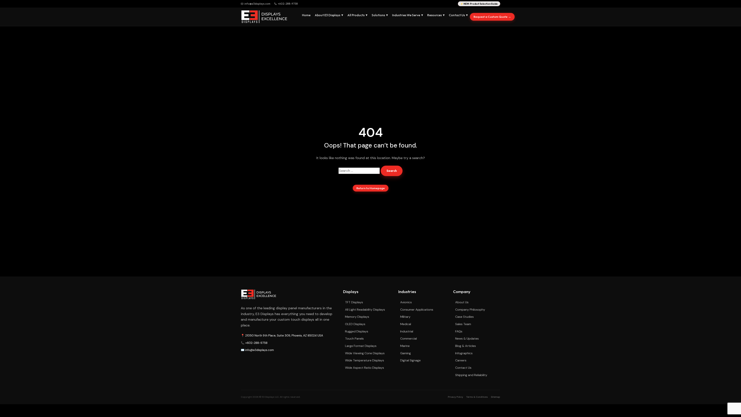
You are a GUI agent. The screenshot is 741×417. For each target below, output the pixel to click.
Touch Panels (354, 338)
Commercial (408, 338)
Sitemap (495, 396)
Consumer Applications (416, 310)
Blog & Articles (465, 346)
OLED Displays (355, 324)
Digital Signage (410, 360)
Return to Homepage (370, 188)
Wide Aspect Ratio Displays (364, 368)
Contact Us (463, 368)
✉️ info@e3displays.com (257, 350)
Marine (405, 346)
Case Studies (464, 317)
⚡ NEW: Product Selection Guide (479, 3)
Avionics (406, 302)
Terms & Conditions (477, 396)
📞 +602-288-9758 (254, 343)
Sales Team (463, 324)
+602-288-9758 (288, 3)
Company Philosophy (470, 310)
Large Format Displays (360, 346)
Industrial (406, 331)
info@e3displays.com (257, 3)
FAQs (458, 331)
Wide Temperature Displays (364, 360)
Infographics (464, 353)
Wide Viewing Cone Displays (365, 353)
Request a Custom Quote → (492, 17)
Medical (405, 324)
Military (405, 317)
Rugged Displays (356, 331)
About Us (462, 302)
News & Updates (467, 338)
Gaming (405, 353)
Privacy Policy (455, 396)
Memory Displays (357, 317)
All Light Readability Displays (365, 310)
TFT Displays (354, 302)
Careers (460, 360)
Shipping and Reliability (471, 375)
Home (306, 15)
